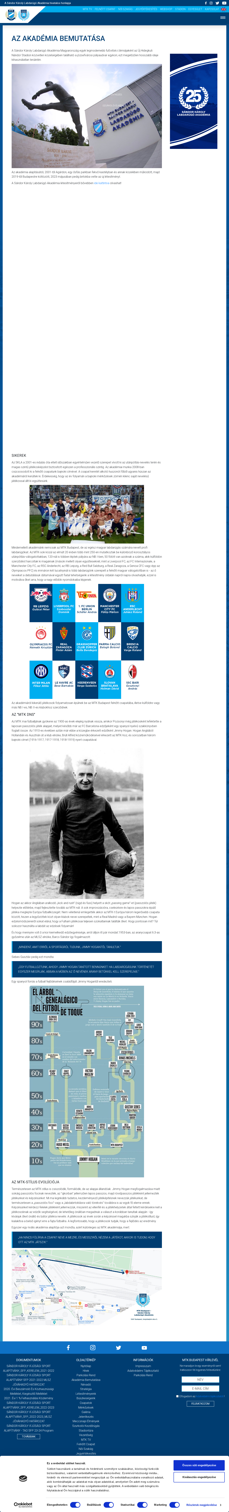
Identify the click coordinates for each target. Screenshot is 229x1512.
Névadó (86, 1384)
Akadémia (114, 51)
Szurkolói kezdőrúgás (86, 1426)
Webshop (166, 9)
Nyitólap (114, 29)
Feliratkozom (200, 1403)
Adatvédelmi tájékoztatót (209, 1396)
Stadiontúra (86, 1430)
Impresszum (143, 1366)
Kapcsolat (212, 9)
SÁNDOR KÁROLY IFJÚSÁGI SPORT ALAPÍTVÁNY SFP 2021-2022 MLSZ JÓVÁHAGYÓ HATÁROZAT (28, 1380)
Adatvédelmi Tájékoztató (143, 1370)
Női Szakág (125, 9)
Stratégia (86, 1389)
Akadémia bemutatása (86, 1380)
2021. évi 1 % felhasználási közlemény (28, 1398)
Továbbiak (28, 1436)
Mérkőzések (114, 72)
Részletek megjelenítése (201, 1504)
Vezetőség (114, 116)
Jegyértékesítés (146, 9)
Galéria (114, 83)
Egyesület (195, 9)
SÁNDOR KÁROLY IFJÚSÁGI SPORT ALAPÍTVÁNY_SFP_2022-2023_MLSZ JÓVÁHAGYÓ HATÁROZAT (29, 1416)
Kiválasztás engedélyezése (199, 1477)
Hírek (114, 40)
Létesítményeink (86, 1393)
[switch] (109, 1505)
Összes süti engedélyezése (199, 1465)
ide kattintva (101, 183)
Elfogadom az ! (202, 1396)
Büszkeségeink (86, 1398)
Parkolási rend (86, 1375)
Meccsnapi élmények (86, 1421)
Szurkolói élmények (115, 105)
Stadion (180, 9)
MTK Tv (87, 9)
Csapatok (114, 61)
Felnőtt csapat (105, 9)
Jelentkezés (114, 94)
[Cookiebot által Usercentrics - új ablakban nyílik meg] (23, 1505)
